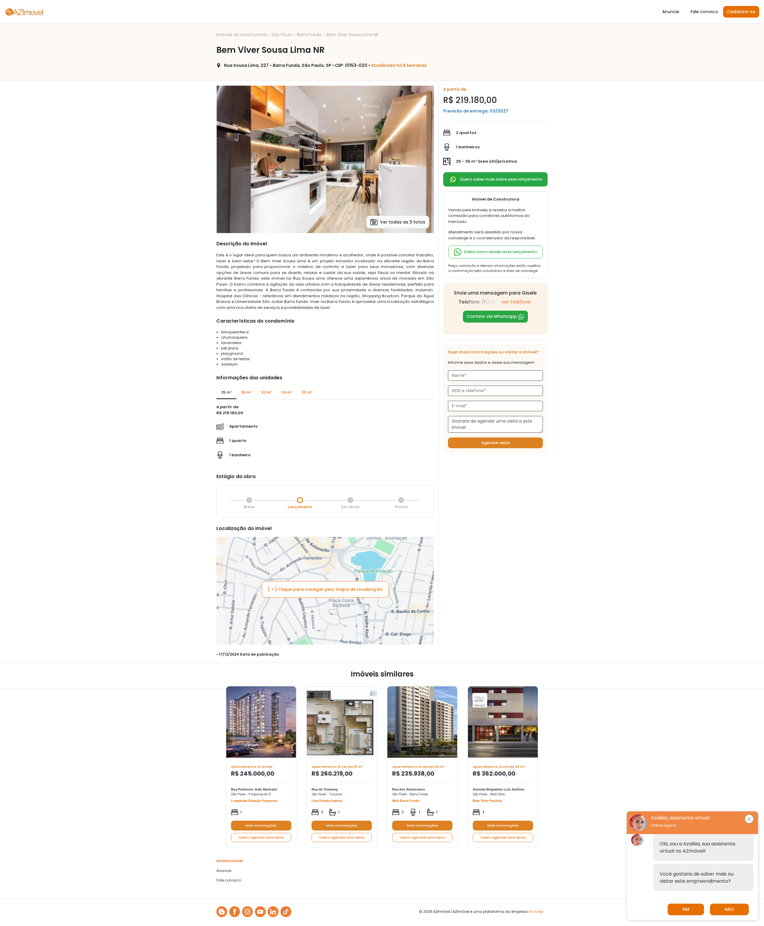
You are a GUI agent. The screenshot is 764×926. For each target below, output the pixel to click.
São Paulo (282, 35)
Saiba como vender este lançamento (500, 252)
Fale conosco (704, 12)
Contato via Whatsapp (492, 316)
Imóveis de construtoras (242, 35)
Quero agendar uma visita (261, 837)
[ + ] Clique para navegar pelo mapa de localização (325, 589)
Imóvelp (536, 911)
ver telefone (516, 301)
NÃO (729, 909)
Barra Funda (310, 35)
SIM (685, 909)
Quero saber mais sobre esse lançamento (501, 179)
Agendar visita (495, 443)
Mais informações (261, 825)
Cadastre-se (741, 12)
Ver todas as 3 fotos (402, 222)
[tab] (226, 392)
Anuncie (670, 12)
